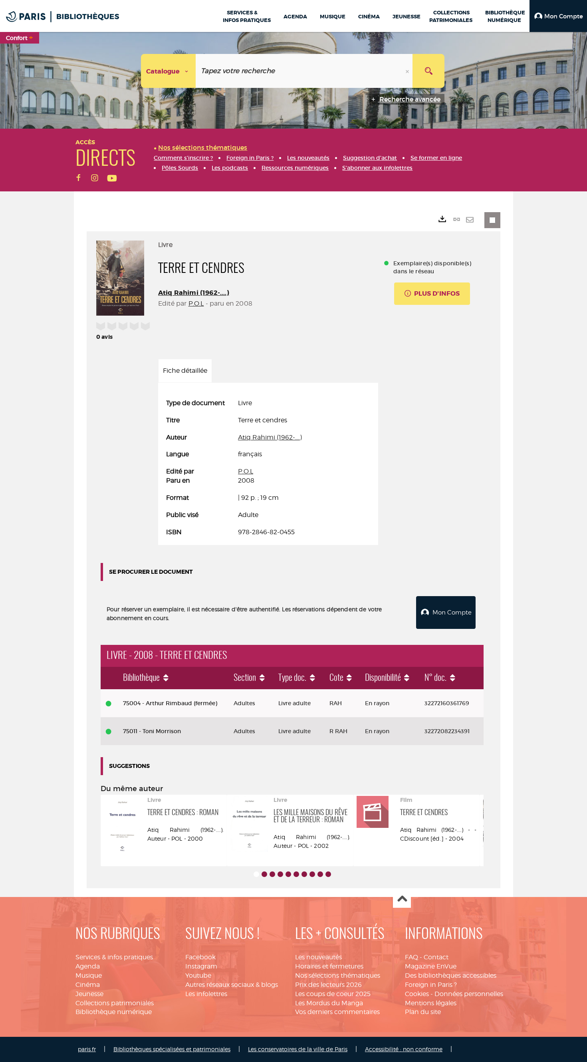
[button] (558, 16)
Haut (402, 899)
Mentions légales (430, 1003)
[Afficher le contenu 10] (328, 874)
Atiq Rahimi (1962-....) (193, 292)
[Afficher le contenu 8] (312, 874)
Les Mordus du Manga (329, 1003)
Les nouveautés (318, 957)
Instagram (201, 966)
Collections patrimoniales (114, 1003)
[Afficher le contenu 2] (264, 874)
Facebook (200, 957)
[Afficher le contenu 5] (288, 874)
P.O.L (196, 303)
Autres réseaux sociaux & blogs (231, 984)
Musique (88, 975)
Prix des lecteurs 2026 (328, 984)
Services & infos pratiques (114, 957)
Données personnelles (468, 994)
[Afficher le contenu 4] (280, 874)
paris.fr (87, 1049)
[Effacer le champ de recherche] (408, 71)
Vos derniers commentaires (337, 1012)
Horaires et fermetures (329, 966)
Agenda (87, 966)
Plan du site (423, 1012)
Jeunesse (89, 994)
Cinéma (87, 984)
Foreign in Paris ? (431, 984)
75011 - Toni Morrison (152, 731)
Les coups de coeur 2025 (333, 994)
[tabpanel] (268, 468)
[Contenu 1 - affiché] (256, 874)
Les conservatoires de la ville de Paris (297, 1049)
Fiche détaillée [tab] (185, 370)
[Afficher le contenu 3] (272, 874)
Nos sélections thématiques (337, 975)
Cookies (417, 994)
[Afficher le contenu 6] (296, 874)
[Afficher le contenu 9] (320, 874)
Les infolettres (206, 994)
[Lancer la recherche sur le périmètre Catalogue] (428, 71)
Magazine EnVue (430, 966)
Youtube (198, 975)
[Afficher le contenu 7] (304, 874)
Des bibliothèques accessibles (450, 975)
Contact (436, 957)
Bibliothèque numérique (113, 1012)
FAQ (411, 957)
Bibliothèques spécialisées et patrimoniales (171, 1049)
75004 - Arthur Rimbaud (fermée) (170, 703)
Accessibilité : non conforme (403, 1049)
